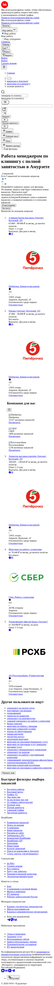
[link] (6, 51)
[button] (4, 58)
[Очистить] (5, 102)
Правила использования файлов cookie (20, 23)
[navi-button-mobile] (4, 67)
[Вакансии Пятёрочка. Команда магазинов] (30, 260)
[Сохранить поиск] (4, 109)
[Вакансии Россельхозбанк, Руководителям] (30, 653)
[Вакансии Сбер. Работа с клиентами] (30, 577)
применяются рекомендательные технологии (25, 953)
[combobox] (14, 95)
